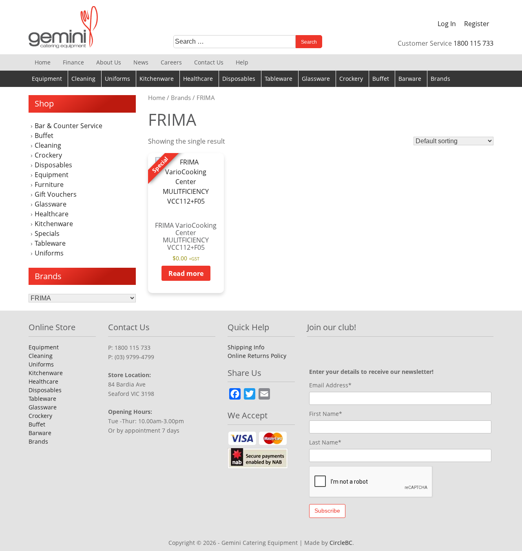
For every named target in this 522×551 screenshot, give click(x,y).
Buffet (380, 78)
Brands (440, 78)
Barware (409, 78)
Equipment (47, 78)
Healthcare (198, 78)
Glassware (316, 78)
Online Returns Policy (257, 356)
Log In (447, 23)
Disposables (238, 78)
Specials (47, 233)
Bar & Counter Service (68, 125)
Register (476, 23)
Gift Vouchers (56, 194)
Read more (185, 273)
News (140, 62)
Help (242, 62)
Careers (171, 62)
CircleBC (341, 543)
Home (43, 62)
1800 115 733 (473, 43)
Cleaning (83, 78)
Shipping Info (246, 347)
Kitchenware (156, 78)
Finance (73, 62)
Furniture (49, 184)
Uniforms (117, 78)
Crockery (351, 78)
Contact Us (208, 62)
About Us (108, 62)
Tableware (278, 78)
